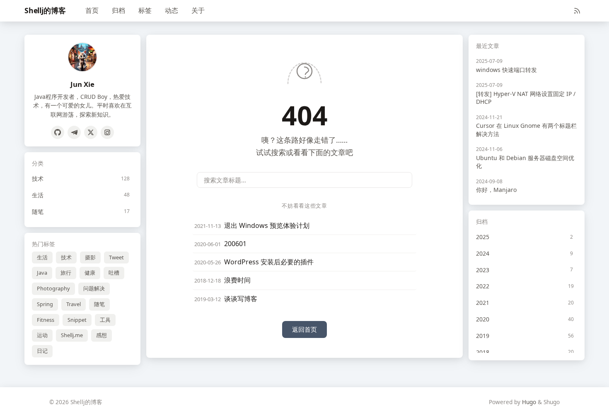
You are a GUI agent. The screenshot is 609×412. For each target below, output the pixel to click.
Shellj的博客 (44, 10)
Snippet (77, 319)
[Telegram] (74, 132)
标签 (145, 10)
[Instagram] (107, 132)
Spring (45, 304)
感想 (101, 335)
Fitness (45, 319)
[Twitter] (90, 132)
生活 (42, 257)
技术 (66, 257)
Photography (53, 288)
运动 (42, 335)
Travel (73, 304)
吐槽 (114, 272)
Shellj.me (72, 335)
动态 (171, 10)
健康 (90, 272)
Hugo (529, 402)
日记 (42, 351)
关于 (198, 10)
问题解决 (94, 288)
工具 (105, 319)
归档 (118, 10)
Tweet (116, 257)
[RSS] (577, 11)
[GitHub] (57, 132)
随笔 (99, 304)
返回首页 (304, 329)
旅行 (65, 272)
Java (42, 272)
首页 (92, 10)
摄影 (90, 257)
